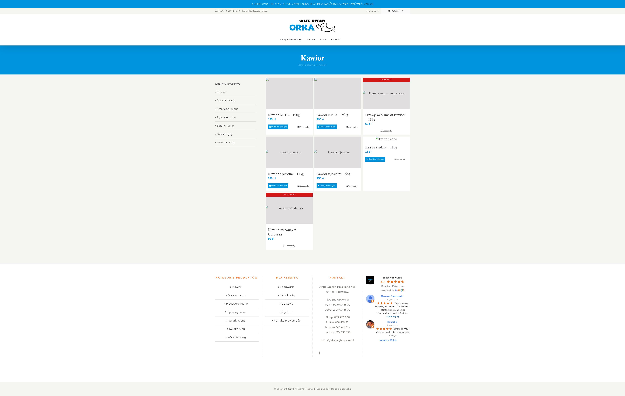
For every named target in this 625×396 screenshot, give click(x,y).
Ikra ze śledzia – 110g (381, 147)
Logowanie (287, 286)
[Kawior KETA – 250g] (337, 93)
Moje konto (287, 295)
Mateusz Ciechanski (392, 296)
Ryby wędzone (226, 117)
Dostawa (287, 303)
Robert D (392, 321)
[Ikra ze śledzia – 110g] (386, 139)
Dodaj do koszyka (279, 127)
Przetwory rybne (227, 108)
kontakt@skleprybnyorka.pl (255, 11)
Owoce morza (226, 100)
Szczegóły (304, 127)
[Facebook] (319, 353)
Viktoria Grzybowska (340, 389)
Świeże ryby (225, 134)
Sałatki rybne (225, 125)
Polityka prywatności (287, 320)
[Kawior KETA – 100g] (289, 93)
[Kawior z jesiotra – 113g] (289, 152)
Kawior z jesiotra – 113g (286, 173)
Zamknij (369, 4)
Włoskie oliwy (226, 142)
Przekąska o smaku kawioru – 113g (385, 117)
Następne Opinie (388, 340)
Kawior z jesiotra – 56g (333, 173)
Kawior (221, 92)
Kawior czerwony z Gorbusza (282, 231)
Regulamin (287, 312)
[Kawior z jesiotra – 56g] (337, 152)
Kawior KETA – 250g (332, 114)
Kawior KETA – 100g (284, 114)
